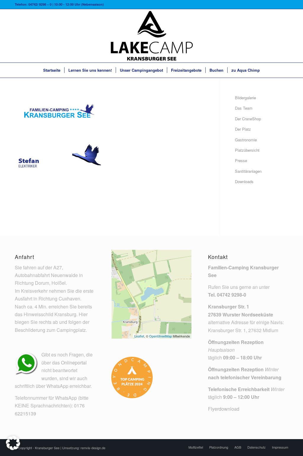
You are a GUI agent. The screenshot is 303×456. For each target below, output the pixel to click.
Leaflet (139, 336)
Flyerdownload (223, 408)
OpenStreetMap (160, 336)
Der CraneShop (248, 118)
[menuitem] (51, 70)
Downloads (244, 181)
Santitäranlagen (248, 171)
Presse (241, 160)
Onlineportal (74, 362)
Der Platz (243, 129)
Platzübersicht (247, 150)
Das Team (243, 108)
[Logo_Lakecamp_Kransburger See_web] (151, 36)
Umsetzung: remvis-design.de (83, 447)
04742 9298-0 (231, 294)
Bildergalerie (245, 97)
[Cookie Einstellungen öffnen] (13, 448)
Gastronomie (246, 140)
